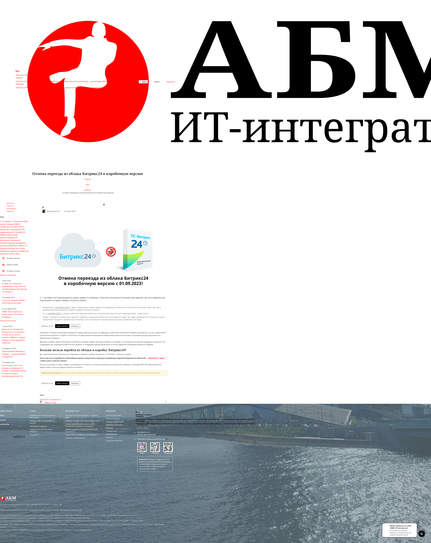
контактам (142, 466)
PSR (19, 227)
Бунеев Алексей (53, 211)
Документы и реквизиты (114, 425)
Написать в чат (47, 326)
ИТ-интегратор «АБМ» (113, 415)
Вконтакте (75, 486)
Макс (142, 453)
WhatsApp (168, 453)
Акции (3, 420)
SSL (13, 232)
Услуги (33, 411)
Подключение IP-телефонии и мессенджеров (81, 435)
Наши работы (6, 411)
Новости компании (8, 275)
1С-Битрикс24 (54, 399)
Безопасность (5, 240)
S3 (23, 227)
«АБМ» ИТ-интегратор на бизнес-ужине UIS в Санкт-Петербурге (13, 314)
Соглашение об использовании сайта (15, 520)
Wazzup (10, 235)
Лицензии (4, 245)
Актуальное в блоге (8, 320)
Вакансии (109, 437)
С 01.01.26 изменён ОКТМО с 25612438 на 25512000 (14, 301)
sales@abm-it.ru (143, 432)
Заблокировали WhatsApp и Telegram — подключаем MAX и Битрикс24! (14, 354)
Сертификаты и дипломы (114, 422)
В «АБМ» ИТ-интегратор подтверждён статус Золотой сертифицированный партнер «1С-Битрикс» (14, 287)
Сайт (17, 248)
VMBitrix (3, 235)
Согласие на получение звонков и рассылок (18, 518)
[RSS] (43, 207)
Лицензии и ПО (72, 411)
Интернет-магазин (7, 243)
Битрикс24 (44, 399)
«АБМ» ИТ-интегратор (17, 536)
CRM (16, 224)
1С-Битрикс (7, 221)
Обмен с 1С (23, 245)
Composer (10, 224)
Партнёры (109, 428)
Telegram (155, 453)
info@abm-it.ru (85, 530)
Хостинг (11, 254)
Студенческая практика (114, 441)
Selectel (3, 229)
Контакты (75, 326)
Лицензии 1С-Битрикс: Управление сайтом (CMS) (82, 421)
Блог (2, 415)
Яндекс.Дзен (99, 486)
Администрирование (9, 237)
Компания (111, 411)
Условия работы (111, 434)
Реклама (11, 248)
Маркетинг (13, 245)
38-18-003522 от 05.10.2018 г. (103, 524)
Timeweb (18, 232)
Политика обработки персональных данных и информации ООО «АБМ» (30, 515)
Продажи (4, 248)
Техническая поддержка (38, 426)
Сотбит (22, 248)
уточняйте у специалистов (70, 510)
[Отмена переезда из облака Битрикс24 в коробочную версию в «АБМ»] (104, 256)
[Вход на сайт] (60, 504)
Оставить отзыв (111, 431)
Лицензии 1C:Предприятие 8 (75, 438)
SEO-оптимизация (13, 229)
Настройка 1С (34, 435)
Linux (11, 227)
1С (1, 221)
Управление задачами (9, 251)
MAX (16, 227)
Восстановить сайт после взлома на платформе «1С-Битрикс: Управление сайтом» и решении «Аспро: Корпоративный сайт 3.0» (14, 370)
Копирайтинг (21, 243)
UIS (24, 232)
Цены (17, 254)
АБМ (15, 235)
